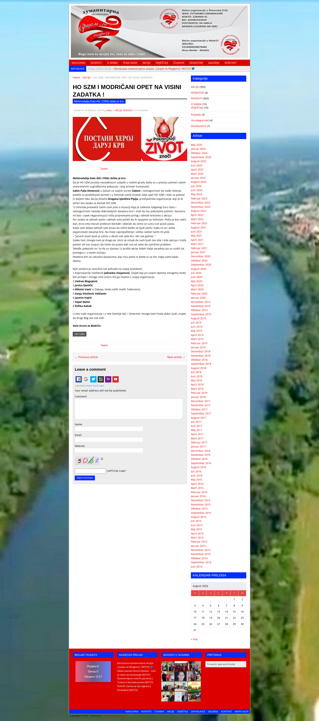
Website (80, 446)
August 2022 (198, 211)
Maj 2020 (196, 281)
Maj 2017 (196, 430)
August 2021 (198, 227)
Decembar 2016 (200, 450)
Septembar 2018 (201, 363)
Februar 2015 (199, 541)
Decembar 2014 (200, 550)
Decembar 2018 (200, 351)
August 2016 (198, 467)
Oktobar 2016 (199, 459)
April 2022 (197, 215)
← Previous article (86, 357)
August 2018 (198, 368)
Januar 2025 (198, 178)
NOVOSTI (96, 62)
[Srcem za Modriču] (159, 55)
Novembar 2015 (200, 504)
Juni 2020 (196, 277)
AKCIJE (146, 62)
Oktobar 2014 (199, 558)
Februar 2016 (199, 492)
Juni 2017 (196, 426)
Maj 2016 (196, 479)
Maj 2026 (196, 144)
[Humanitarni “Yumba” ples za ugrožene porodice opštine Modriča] (194, 699)
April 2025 (197, 169)
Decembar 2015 (200, 500)
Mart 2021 (197, 244)
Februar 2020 (199, 293)
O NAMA (112, 62)
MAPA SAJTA (241, 711)
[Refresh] (102, 458)
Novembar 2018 (200, 355)
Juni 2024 (196, 190)
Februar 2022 (199, 223)
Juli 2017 (196, 421)
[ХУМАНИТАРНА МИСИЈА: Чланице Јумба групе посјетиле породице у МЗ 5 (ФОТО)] (194, 679)
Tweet (104, 168)
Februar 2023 (199, 198)
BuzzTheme (120, 715)
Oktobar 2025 (199, 153)
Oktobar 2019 (199, 310)
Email (78, 435)
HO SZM (80, 334)
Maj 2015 (196, 529)
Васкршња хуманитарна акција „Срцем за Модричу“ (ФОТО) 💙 (141, 68)
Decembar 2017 (200, 401)
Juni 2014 (196, 566)
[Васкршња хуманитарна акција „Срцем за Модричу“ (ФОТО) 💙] (167, 669)
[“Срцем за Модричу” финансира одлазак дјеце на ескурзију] (194, 689)
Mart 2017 (197, 438)
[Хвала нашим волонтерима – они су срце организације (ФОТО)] (181, 669)
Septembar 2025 (201, 157)
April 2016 (197, 484)
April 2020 (197, 285)
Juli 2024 (196, 186)
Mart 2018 (197, 388)
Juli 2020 (196, 273)
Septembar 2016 (201, 463)
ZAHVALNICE (198, 126)
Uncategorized (200, 120)
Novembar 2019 (200, 306)
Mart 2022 (197, 219)
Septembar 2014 (201, 562)
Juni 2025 (196, 165)
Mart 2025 (197, 173)
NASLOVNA (78, 62)
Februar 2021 (199, 248)
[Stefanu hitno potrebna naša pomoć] (181, 699)
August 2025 (198, 161)
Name (78, 424)
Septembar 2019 (201, 314)
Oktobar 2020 (199, 260)
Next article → (176, 357)
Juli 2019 (196, 322)
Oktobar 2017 (199, 409)
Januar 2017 (198, 446)
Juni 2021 (196, 231)
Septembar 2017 (201, 413)
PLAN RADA (130, 62)
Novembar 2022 (200, 207)
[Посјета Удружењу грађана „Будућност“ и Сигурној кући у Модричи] (167, 689)
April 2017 (197, 434)
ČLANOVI (178, 62)
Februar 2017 (199, 442)
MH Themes (107, 715)
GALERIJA (213, 62)
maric (109, 110)
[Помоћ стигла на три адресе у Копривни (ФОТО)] (167, 679)
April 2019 (197, 335)
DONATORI (196, 62)
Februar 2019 (199, 343)
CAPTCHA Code (116, 471)
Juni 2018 (196, 376)
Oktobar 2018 (199, 359)
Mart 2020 (197, 289)
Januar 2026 (198, 149)
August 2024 (198, 182)
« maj (194, 639)
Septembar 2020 (201, 264)
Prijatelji (196, 114)
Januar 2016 (198, 496)
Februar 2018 (199, 392)
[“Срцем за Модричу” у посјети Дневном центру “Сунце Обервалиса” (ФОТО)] (181, 689)
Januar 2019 (198, 347)
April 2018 (197, 384)
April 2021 (197, 240)
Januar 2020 (198, 297)
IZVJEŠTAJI (162, 62)
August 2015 (198, 517)
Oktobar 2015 (199, 508)
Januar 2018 (198, 397)
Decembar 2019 (200, 302)
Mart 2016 (197, 488)
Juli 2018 (196, 372)
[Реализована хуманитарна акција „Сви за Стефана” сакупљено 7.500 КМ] (167, 699)
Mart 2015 (197, 537)
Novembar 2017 (200, 405)
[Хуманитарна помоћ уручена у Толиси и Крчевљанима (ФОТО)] (194, 669)
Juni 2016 (196, 475)
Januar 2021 (198, 252)
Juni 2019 (196, 326)
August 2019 (198, 318)
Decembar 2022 (200, 202)
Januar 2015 (198, 546)
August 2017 (198, 417)
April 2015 (197, 533)
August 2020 (198, 269)
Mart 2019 (197, 339)
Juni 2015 (196, 525)
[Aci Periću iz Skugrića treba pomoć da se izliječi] (181, 679)
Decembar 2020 (200, 256)
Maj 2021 (196, 235)
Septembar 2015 (201, 513)
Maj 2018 (196, 380)
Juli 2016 (196, 471)
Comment (81, 396)
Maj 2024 (196, 194)
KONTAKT (231, 62)
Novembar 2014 (200, 554)
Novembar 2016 (200, 455)
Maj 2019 (196, 330)
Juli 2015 (196, 521)
